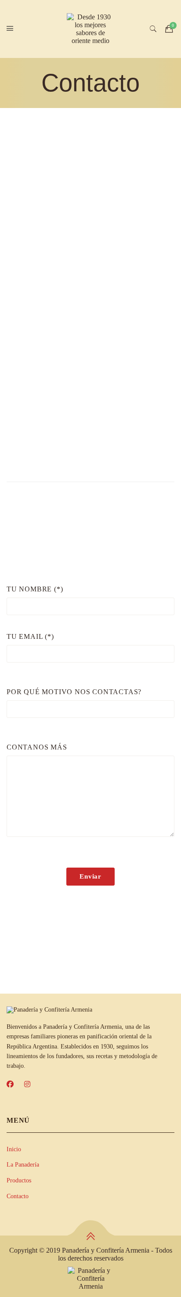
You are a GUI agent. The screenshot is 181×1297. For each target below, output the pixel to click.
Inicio (14, 1149)
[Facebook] (10, 1084)
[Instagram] (27, 1084)
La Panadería (23, 1164)
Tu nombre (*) (35, 589)
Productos (19, 1180)
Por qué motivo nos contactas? (74, 691)
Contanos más (37, 747)
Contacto (18, 1196)
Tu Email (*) (30, 636)
